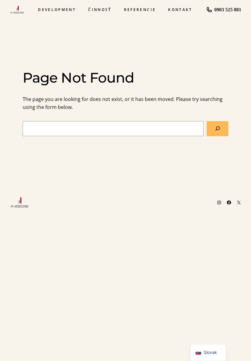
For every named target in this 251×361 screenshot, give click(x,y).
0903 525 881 (227, 9)
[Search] (217, 128)
